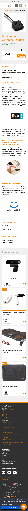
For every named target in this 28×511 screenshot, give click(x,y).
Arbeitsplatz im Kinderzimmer (9, 424)
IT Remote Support (6, 444)
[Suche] (17, 5)
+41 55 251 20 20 (9, 409)
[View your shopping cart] (20, 5)
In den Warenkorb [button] (23, 55)
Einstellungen (15, 507)
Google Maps (5, 479)
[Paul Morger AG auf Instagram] (15, 474)
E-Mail (3, 411)
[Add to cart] (23, 284)
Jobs (3, 415)
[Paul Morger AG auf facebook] (10, 474)
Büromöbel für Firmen (7, 439)
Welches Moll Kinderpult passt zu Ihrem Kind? (12, 442)
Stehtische (4, 429)
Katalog (9, 10)
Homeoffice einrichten (7, 422)
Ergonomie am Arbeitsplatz (8, 427)
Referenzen (4, 417)
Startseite (4, 10)
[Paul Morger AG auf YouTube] (4, 474)
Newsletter (4, 414)
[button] (12, 53)
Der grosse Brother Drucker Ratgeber (10, 434)
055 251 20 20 (15, 1)
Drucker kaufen (5, 437)
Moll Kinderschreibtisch (7, 432)
